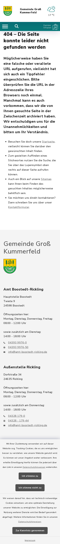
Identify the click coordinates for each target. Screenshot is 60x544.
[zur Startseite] (7, 10)
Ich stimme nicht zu (30, 487)
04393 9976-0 (17, 342)
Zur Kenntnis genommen (30, 530)
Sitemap (46, 179)
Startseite (48, 141)
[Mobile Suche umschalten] (17, 26)
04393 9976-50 (18, 347)
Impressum (30, 540)
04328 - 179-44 (18, 420)
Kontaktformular (18, 207)
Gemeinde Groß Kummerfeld (30, 11)
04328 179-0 (16, 416)
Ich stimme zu (30, 476)
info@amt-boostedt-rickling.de (27, 352)
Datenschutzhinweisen (34, 467)
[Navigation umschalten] (5, 26)
